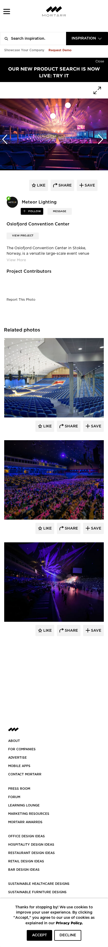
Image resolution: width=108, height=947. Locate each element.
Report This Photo (21, 299)
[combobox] (87, 38)
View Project (22, 235)
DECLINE (68, 935)
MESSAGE (59, 211)
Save (95, 426)
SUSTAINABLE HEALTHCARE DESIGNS (38, 883)
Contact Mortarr (24, 774)
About (14, 740)
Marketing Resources (28, 813)
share (64, 185)
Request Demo (60, 50)
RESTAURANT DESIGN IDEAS (31, 853)
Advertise (17, 757)
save (89, 185)
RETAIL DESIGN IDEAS (26, 861)
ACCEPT (39, 935)
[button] (7, 11)
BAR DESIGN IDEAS (24, 869)
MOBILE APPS (19, 766)
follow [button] (34, 211)
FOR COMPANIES (22, 749)
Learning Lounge (24, 805)
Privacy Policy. (69, 923)
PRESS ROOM (19, 788)
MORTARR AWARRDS (25, 822)
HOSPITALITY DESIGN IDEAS (31, 844)
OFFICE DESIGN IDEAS (26, 836)
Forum (14, 797)
